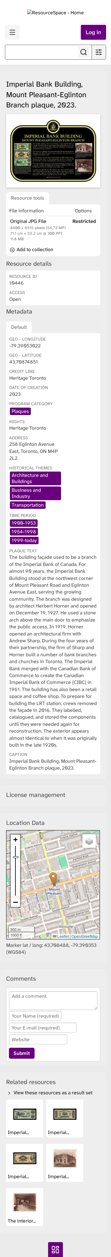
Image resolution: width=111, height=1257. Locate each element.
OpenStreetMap (85, 936)
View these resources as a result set (52, 1092)
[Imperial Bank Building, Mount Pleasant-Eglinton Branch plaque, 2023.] (53, 151)
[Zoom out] (15, 902)
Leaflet (62, 936)
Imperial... (19, 1132)
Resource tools (27, 198)
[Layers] (89, 841)
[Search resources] (83, 52)
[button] (53, 878)
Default (19, 327)
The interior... (22, 1221)
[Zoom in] (15, 839)
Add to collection (34, 249)
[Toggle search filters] (99, 52)
